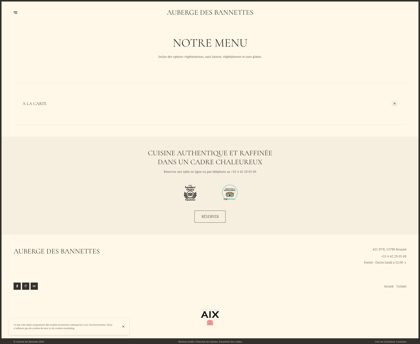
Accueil (389, 286)
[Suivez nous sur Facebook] (17, 286)
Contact (401, 286)
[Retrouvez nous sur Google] (26, 286)
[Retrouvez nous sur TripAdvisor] (34, 286)
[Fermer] (123, 326)
